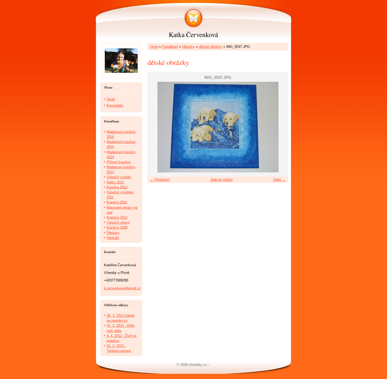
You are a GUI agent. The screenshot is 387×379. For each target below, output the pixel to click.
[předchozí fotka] (156, 127)
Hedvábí (113, 238)
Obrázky (188, 47)
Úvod (154, 47)
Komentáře (115, 105)
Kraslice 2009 (117, 227)
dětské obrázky (210, 47)
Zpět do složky (221, 180)
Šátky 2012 (115, 182)
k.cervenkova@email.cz (122, 288)
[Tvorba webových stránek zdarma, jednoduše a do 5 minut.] (209, 365)
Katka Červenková (193, 34)
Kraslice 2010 (117, 217)
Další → (279, 180)
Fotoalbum (170, 47)
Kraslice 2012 (117, 187)
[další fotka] (280, 127)
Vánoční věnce (118, 222)
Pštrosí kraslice (119, 162)
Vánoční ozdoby (119, 177)
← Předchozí (160, 180)
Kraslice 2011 (117, 202)
